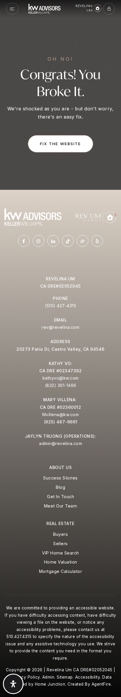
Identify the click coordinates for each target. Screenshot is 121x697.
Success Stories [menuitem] (60, 477)
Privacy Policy (25, 677)
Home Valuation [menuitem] (60, 561)
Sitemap (65, 677)
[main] (60, 95)
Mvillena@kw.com (60, 414)
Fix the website (60, 143)
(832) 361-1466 (60, 385)
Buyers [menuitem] (60, 534)
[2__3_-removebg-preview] (96, 217)
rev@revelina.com (60, 327)
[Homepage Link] (44, 8)
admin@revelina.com (60, 443)
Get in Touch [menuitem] (60, 496)
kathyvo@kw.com (61, 378)
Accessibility (87, 677)
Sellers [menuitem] (60, 543)
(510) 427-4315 (60, 305)
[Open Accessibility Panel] (13, 684)
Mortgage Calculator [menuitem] (60, 571)
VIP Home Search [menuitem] (60, 552)
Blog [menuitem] (60, 487)
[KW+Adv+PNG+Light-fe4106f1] (32, 217)
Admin (48, 677)
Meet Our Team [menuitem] (60, 505)
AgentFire (101, 684)
